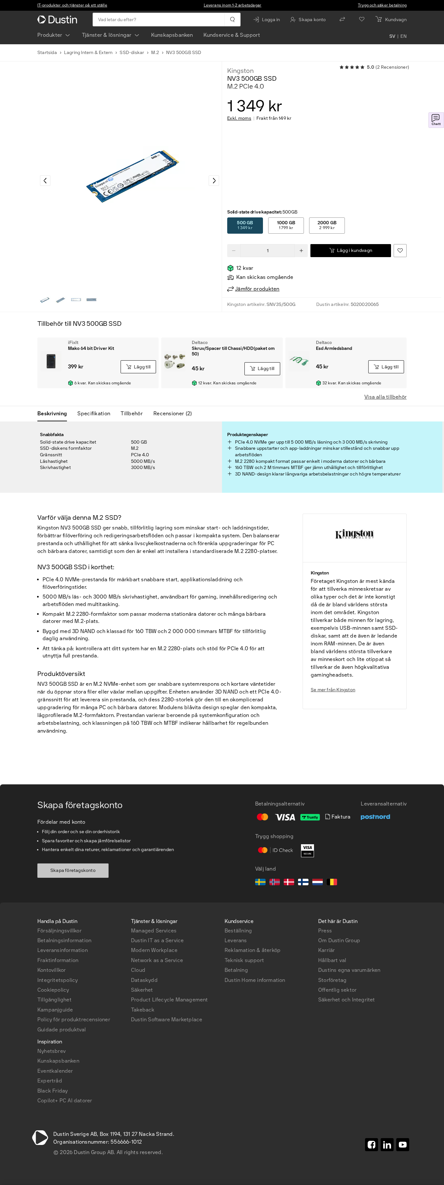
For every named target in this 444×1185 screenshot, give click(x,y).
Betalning (236, 970)
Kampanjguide (55, 1010)
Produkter (49, 35)
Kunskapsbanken (172, 35)
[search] (232, 19)
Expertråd (49, 1081)
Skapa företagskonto (73, 870)
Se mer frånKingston (333, 690)
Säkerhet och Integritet (346, 1000)
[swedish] (260, 883)
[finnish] (303, 883)
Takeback (143, 1010)
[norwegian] (274, 883)
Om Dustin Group (339, 940)
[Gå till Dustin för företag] (58, 19)
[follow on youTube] (402, 1144)
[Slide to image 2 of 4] (60, 300)
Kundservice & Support (231, 35)
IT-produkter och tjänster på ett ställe (72, 5)
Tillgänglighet (54, 1000)
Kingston (240, 71)
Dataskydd (144, 980)
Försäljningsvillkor (59, 931)
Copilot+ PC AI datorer (64, 1100)
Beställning (238, 931)
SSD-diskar (132, 52)
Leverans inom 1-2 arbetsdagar (233, 5)
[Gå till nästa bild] (214, 180)
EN (403, 36)
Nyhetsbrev (51, 1051)
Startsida (47, 52)
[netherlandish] (317, 883)
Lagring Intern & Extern (88, 52)
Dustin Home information (255, 980)
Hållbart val (332, 960)
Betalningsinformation (64, 940)
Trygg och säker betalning (382, 5)
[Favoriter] (362, 19)
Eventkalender (55, 1071)
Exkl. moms (239, 118)
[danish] (289, 883)
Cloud (138, 970)
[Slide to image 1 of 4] (44, 300)
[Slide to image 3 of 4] (75, 300)
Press (325, 931)
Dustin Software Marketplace (166, 1019)
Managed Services (153, 931)
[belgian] (332, 883)
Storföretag (332, 980)
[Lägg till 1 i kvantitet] (301, 250)
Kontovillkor (51, 970)
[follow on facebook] (371, 1144)
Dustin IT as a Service (157, 940)
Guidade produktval (61, 1030)
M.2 (155, 52)
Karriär (326, 950)
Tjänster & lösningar (107, 35)
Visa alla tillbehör (385, 397)
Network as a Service (157, 960)
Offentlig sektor (337, 990)
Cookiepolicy (53, 990)
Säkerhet (142, 990)
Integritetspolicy (57, 980)
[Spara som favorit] (400, 250)
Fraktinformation (57, 960)
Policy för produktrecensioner (73, 1019)
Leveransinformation (62, 950)
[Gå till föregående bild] (45, 180)
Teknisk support (244, 960)
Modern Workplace (154, 950)
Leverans (236, 940)
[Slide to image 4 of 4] (91, 300)
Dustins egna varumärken (349, 970)
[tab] (54, 413)
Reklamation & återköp (253, 950)
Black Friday (52, 1091)
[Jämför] (342, 19)
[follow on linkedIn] (387, 1144)
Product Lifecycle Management (169, 1000)
